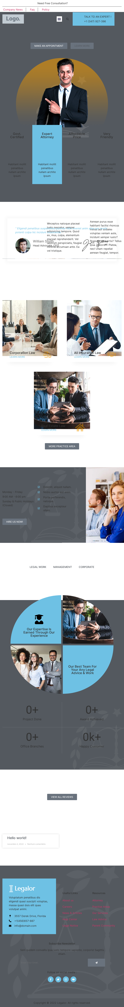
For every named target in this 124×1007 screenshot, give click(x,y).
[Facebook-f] (51, 979)
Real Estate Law (53, 426)
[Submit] (96, 963)
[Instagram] (109, 9)
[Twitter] (58, 979)
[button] (59, 19)
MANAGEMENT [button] (62, 567)
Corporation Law (22, 353)
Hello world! (16, 838)
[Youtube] (73, 979)
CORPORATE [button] (86, 567)
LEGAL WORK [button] (38, 567)
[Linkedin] (114, 9)
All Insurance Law (87, 353)
